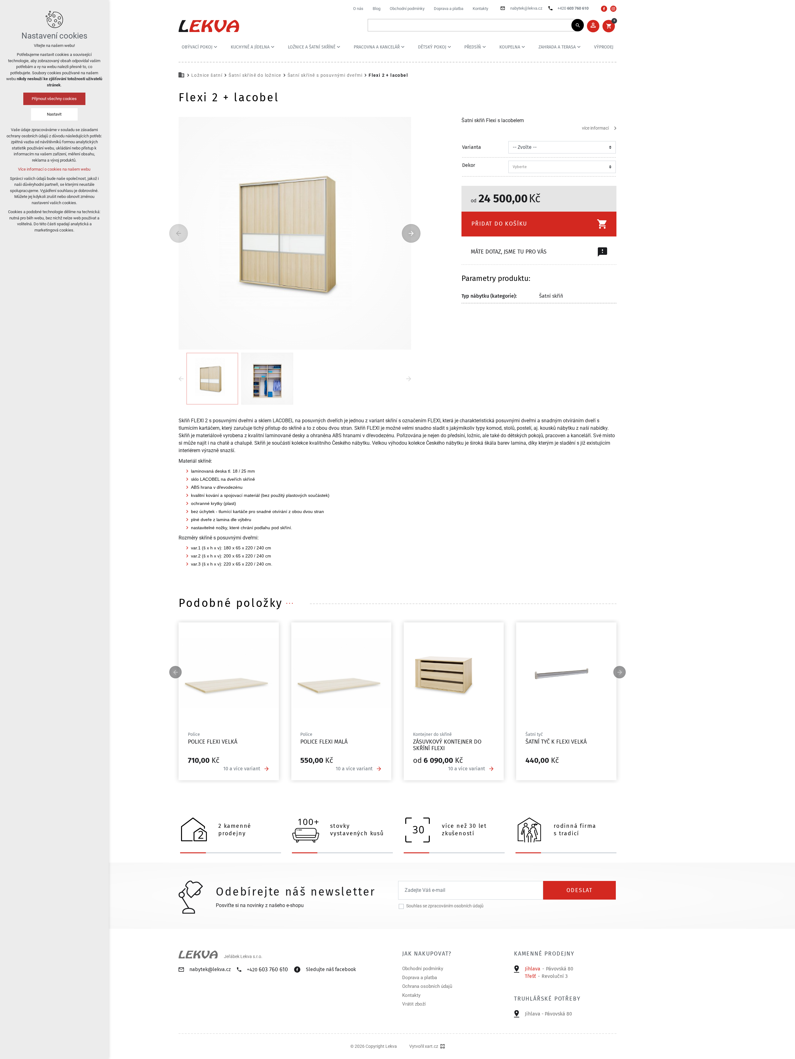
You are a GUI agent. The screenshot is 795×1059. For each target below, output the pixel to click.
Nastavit (54, 114)
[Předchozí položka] (178, 233)
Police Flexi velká (212, 742)
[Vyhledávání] (473, 25)
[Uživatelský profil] (593, 26)
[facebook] (604, 8)
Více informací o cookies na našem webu (54, 169)
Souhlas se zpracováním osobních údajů (445, 905)
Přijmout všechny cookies (54, 98)
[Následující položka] (411, 233)
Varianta (471, 147)
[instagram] (613, 8)
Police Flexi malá (324, 742)
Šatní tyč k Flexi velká (556, 742)
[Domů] (183, 74)
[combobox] (560, 167)
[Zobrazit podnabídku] (215, 47)
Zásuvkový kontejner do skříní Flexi (447, 745)
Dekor (468, 165)
